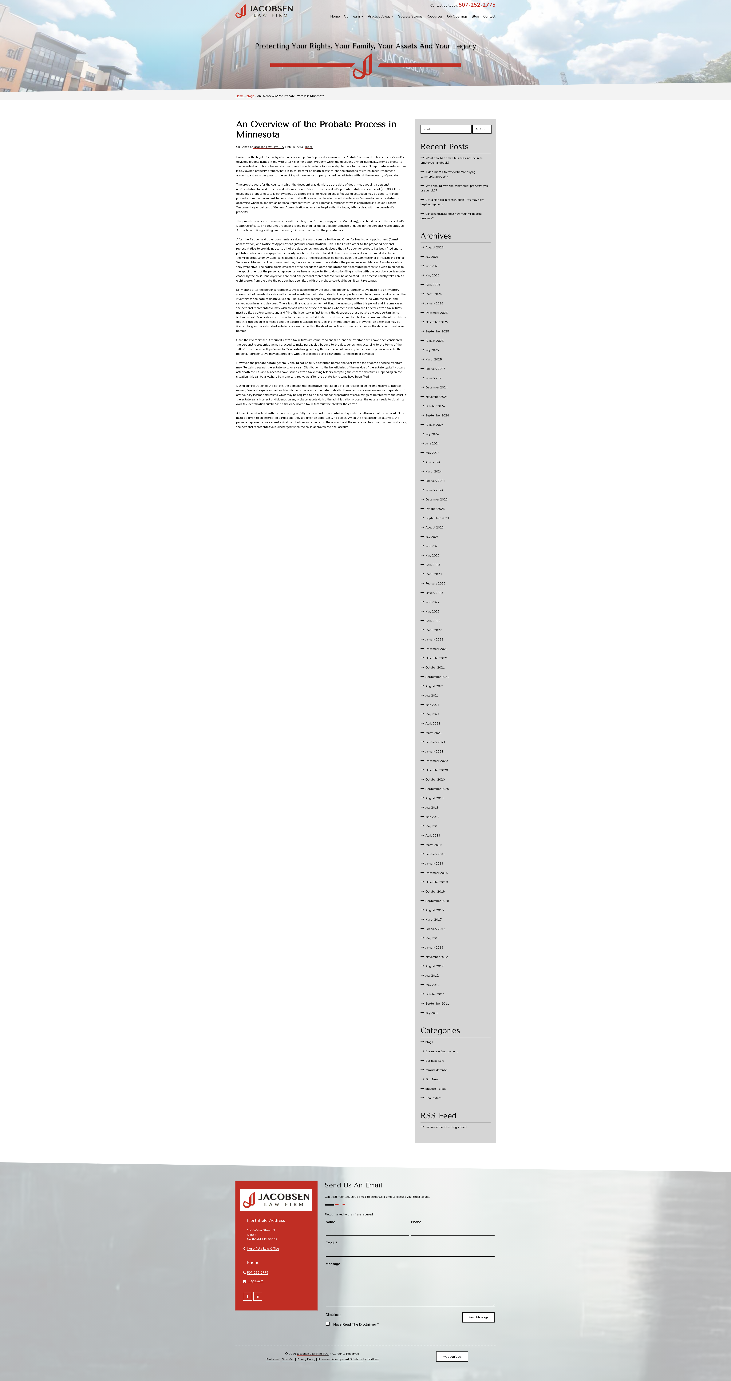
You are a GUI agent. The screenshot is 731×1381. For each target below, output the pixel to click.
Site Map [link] (288, 1359)
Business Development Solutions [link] (340, 1359)
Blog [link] (475, 16)
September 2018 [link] (437, 901)
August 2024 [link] (434, 425)
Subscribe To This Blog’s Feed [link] (446, 1127)
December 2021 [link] (436, 649)
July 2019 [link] (432, 807)
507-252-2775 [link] (477, 5)
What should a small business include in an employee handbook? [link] (452, 160)
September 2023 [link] (437, 518)
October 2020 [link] (435, 779)
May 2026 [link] (432, 275)
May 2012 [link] (432, 985)
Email (331, 1243)
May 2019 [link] (432, 826)
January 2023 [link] (434, 593)
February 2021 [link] (435, 742)
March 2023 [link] (433, 574)
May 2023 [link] (432, 555)
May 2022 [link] (432, 611)
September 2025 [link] (437, 331)
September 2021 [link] (437, 677)
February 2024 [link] (435, 481)
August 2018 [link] (434, 910)
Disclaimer (333, 1315)
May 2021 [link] (432, 714)
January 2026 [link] (434, 303)
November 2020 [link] (436, 770)
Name (330, 1222)
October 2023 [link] (435, 509)
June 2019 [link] (432, 817)
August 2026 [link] (434, 247)
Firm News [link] (432, 1079)
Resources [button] (452, 1356)
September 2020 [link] (437, 789)
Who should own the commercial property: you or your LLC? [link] (454, 188)
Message (333, 1264)
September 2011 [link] (437, 1004)
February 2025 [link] (435, 369)
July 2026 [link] (432, 257)
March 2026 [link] (433, 294)
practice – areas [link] (435, 1089)
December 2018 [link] (436, 873)
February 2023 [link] (435, 583)
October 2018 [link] (435, 891)
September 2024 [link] (437, 415)
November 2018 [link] (436, 882)
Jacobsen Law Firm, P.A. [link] (268, 147)
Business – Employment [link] (441, 1051)
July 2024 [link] (432, 434)
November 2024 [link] (436, 397)
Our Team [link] (352, 16)
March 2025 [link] (433, 359)
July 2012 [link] (432, 976)
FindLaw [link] (373, 1359)
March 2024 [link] (433, 471)
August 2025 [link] (434, 341)
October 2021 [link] (435, 667)
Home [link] (335, 16)
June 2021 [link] (432, 705)
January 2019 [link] (434, 863)
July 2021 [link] (432, 695)
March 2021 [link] (433, 733)
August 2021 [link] (434, 686)
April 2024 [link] (432, 462)
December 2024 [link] (436, 387)
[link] (264, 11)
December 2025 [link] (436, 313)
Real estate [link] (433, 1098)
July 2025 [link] (432, 350)
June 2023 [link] (432, 546)
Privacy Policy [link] (306, 1359)
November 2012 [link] (436, 957)
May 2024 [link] (432, 453)
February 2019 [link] (435, 854)
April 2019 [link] (432, 835)
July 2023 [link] (432, 537)
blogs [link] (309, 147)
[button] (247, 1296)
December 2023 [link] (436, 499)
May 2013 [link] (432, 938)
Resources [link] (435, 16)
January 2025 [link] (434, 378)
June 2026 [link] (432, 266)
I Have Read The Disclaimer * (355, 1324)
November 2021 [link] (436, 658)
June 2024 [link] (432, 443)
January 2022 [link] (434, 639)
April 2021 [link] (432, 723)
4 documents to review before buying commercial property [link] (448, 174)
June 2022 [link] (432, 602)
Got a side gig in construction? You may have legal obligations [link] (452, 202)
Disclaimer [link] (273, 1359)
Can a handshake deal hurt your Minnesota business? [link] (451, 216)
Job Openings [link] (457, 16)
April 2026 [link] (432, 285)
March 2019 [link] (433, 845)
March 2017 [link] (433, 919)
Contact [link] (489, 16)
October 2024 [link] (435, 406)
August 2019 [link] (434, 798)
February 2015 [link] (435, 929)
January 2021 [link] (434, 751)
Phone (416, 1222)
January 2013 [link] (434, 947)
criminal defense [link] (436, 1070)
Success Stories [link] (410, 16)
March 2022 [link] (433, 630)
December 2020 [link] (436, 761)
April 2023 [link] (432, 565)
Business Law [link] (434, 1061)
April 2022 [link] (432, 621)
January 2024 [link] (434, 490)
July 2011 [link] (432, 1013)
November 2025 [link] (436, 322)
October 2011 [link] (435, 994)
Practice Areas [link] (379, 16)
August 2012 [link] (434, 966)
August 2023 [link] (434, 527)
